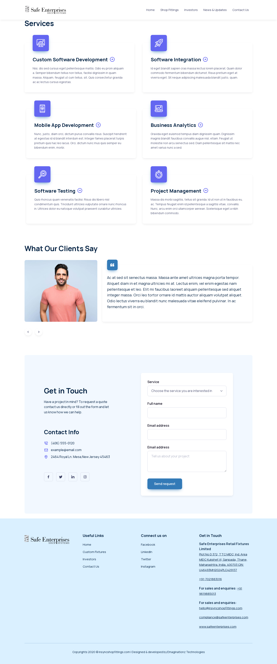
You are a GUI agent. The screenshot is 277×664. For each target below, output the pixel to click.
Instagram (148, 566)
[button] (48, 476)
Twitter (146, 559)
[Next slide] (38, 332)
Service (153, 382)
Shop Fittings (169, 10)
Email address (158, 425)
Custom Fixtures (94, 552)
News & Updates (215, 10)
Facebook (148, 544)
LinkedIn (146, 552)
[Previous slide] (28, 332)
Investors (191, 10)
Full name (154, 403)
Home (150, 10)
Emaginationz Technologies (186, 652)
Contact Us (240, 10)
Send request (164, 484)
